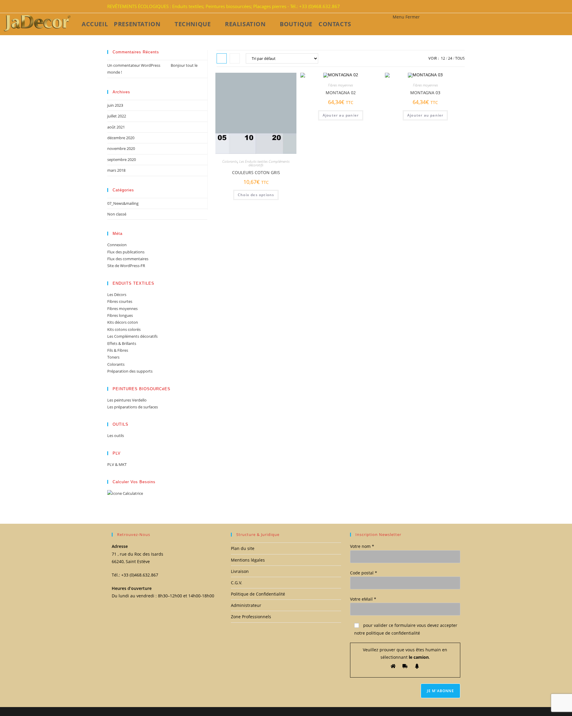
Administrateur (246, 605)
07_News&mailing (123, 203)
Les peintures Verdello (127, 400)
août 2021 (116, 127)
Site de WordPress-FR (126, 265)
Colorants (229, 161)
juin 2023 (115, 105)
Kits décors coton (122, 322)
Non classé (116, 214)
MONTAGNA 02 (341, 92)
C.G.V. (236, 582)
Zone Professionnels (251, 616)
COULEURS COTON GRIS (256, 172)
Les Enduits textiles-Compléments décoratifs (264, 163)
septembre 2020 (121, 159)
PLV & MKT (117, 464)
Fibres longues (120, 315)
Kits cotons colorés (124, 329)
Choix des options (256, 194)
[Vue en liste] (235, 58)
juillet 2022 (116, 116)
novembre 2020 (121, 148)
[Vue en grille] (222, 58)
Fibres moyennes (340, 85)
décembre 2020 (120, 137)
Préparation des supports (130, 371)
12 (443, 58)
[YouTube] (461, 7)
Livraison (240, 571)
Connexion (117, 244)
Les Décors (116, 294)
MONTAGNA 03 (425, 92)
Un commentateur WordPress (133, 65)
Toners (113, 357)
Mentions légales (248, 560)
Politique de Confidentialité (258, 594)
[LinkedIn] (457, 7)
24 (450, 58)
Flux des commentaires (127, 258)
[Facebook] (454, 7)
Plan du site (242, 548)
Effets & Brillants (121, 343)
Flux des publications (125, 252)
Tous (460, 58)
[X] (450, 7)
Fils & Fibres (117, 350)
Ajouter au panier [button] (341, 115)
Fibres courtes (119, 301)
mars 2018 (116, 170)
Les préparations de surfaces (132, 407)
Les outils (115, 435)
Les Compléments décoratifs (132, 336)
